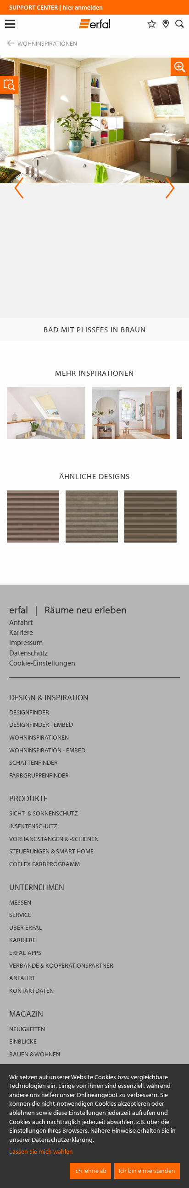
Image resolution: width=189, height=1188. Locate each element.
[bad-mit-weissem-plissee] (131, 413)
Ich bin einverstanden (147, 1171)
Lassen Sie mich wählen (41, 1151)
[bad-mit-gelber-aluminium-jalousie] (46, 413)
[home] (95, 25)
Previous (19, 187)
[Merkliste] (151, 24)
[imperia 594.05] (92, 516)
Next (167, 187)
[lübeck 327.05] (150, 516)
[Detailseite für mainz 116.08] (9, 85)
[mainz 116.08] (33, 516)
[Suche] (179, 24)
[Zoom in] (180, 67)
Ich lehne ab (90, 1171)
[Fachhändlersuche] (165, 24)
